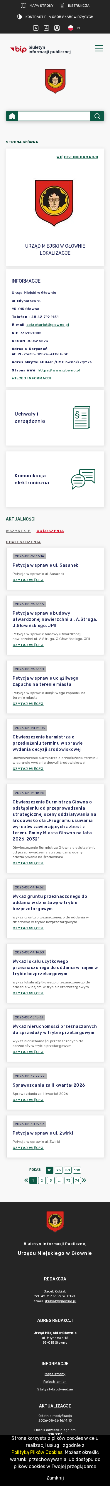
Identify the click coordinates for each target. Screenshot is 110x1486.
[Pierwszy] (26, 1180)
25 (58, 1170)
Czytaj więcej (28, 580)
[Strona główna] (12, 116)
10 (49, 1170)
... (59, 1180)
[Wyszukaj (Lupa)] (97, 116)
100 (77, 1170)
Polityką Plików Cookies (36, 1452)
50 (67, 1170)
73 (68, 1180)
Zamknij (55, 1478)
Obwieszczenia (23, 542)
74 (77, 1180)
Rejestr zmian (55, 1382)
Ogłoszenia (50, 531)
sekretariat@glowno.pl (47, 325)
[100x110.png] (55, 81)
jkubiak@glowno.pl (60, 1301)
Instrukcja (78, 6)
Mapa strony (41, 6)
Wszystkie (18, 531)
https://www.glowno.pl (59, 370)
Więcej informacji (32, 378)
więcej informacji (77, 157)
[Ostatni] (84, 1180)
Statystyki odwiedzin (55, 1389)
